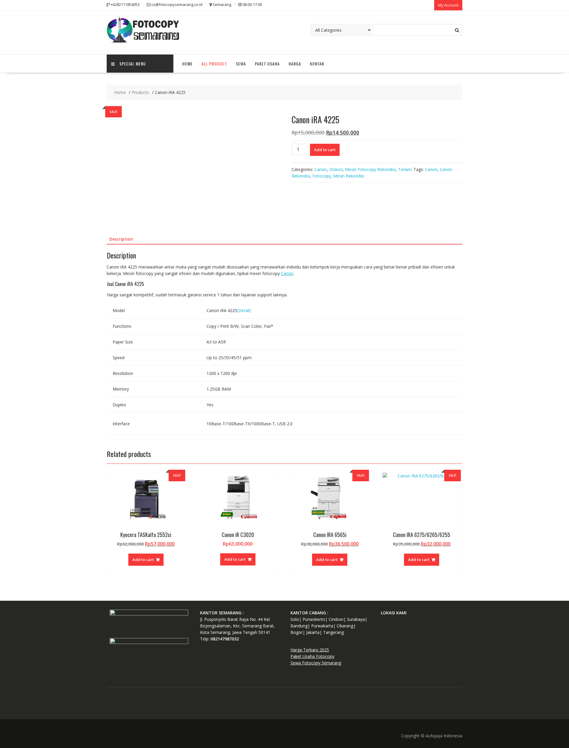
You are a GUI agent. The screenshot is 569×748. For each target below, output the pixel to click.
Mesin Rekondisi (348, 176)
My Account (448, 5)
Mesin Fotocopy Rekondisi (370, 169)
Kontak (317, 63)
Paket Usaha (267, 63)
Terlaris (405, 169)
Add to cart (324, 149)
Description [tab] (121, 239)
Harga (295, 63)
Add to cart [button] (143, 559)
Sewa (241, 63)
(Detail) (244, 310)
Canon (320, 169)
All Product (214, 63)
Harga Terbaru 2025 (309, 650)
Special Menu (132, 63)
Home (187, 63)
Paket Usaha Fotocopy (312, 656)
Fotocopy (321, 176)
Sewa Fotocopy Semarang (315, 663)
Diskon (336, 169)
